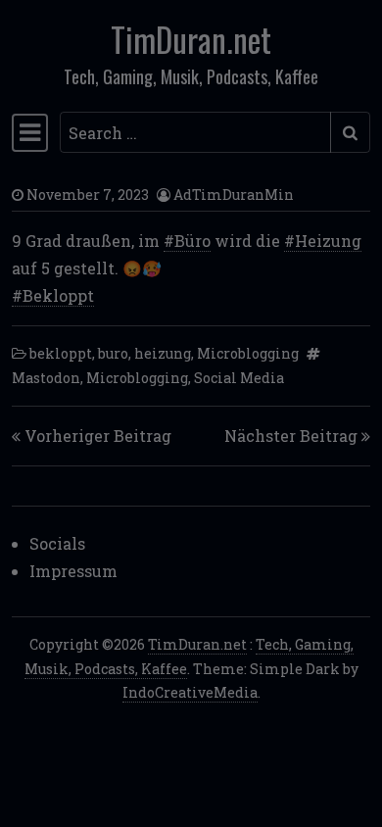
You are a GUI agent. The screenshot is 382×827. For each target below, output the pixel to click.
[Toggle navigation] (30, 132)
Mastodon (46, 377)
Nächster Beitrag (291, 435)
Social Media (239, 377)
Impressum (73, 570)
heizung (162, 353)
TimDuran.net (191, 39)
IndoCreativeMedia (190, 692)
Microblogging (248, 353)
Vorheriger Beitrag (97, 435)
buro (113, 353)
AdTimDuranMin (233, 194)
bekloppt (60, 353)
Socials (57, 543)
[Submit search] (350, 132)
